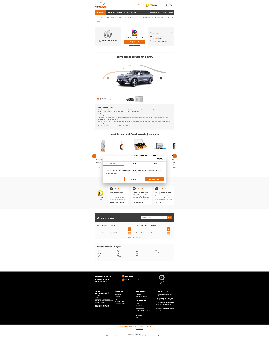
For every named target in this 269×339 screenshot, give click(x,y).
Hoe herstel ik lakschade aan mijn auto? (164, 294)
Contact (171, 12)
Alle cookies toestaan (154, 179)
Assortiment (100, 12)
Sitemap (140, 326)
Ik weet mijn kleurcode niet (121, 7)
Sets (128, 12)
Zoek (169, 217)
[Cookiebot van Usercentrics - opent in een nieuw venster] (158, 159)
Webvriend (139, 329)
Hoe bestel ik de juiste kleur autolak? (165, 308)
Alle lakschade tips (160, 311)
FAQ (137, 317)
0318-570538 (129, 276)
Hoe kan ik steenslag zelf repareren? (165, 302)
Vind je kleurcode (134, 42)
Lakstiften (120, 12)
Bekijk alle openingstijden (101, 281)
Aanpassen (133, 179)
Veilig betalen (139, 315)
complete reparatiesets (101, 300)
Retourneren (139, 312)
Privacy (135, 326)
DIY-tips (133, 12)
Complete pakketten (120, 303)
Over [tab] (155, 163)
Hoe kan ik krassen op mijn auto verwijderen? (163, 305)
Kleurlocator (138, 294)
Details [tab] (134, 163)
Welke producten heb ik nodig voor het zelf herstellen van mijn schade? (164, 298)
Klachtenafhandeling (140, 308)
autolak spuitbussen (98, 298)
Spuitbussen (110, 12)
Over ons (164, 12)
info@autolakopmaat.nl (132, 280)
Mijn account (139, 305)
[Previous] (94, 156)
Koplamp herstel (119, 299)
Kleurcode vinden (154, 12)
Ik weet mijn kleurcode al (134, 45)
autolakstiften (106, 299)
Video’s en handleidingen (141, 296)
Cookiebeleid (147, 326)
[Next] (161, 78)
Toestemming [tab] (113, 163)
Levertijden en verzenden (142, 310)
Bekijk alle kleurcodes (134, 237)
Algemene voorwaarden (125, 326)
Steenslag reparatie (120, 301)
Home (98, 21)
